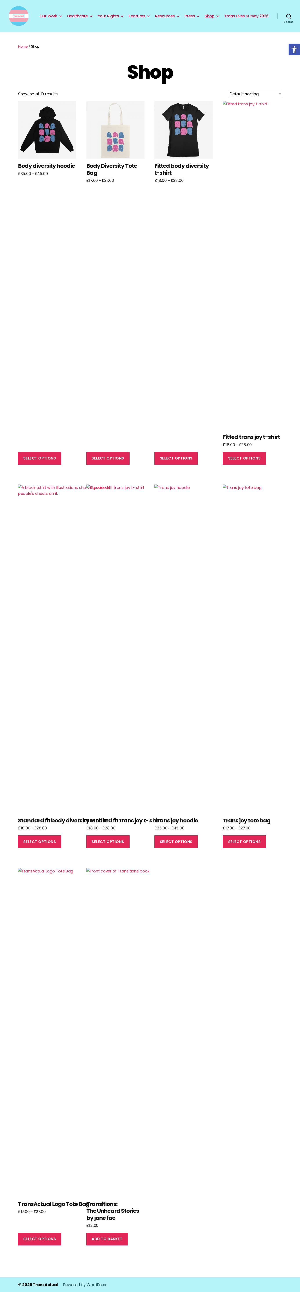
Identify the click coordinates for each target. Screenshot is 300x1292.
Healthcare (77, 16)
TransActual (45, 1284)
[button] (294, 49)
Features (137, 16)
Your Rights (108, 16)
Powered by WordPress (85, 1284)
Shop (209, 16)
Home (23, 46)
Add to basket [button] (107, 1239)
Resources (165, 16)
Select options (39, 458)
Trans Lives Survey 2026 (246, 16)
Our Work (48, 16)
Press (190, 16)
